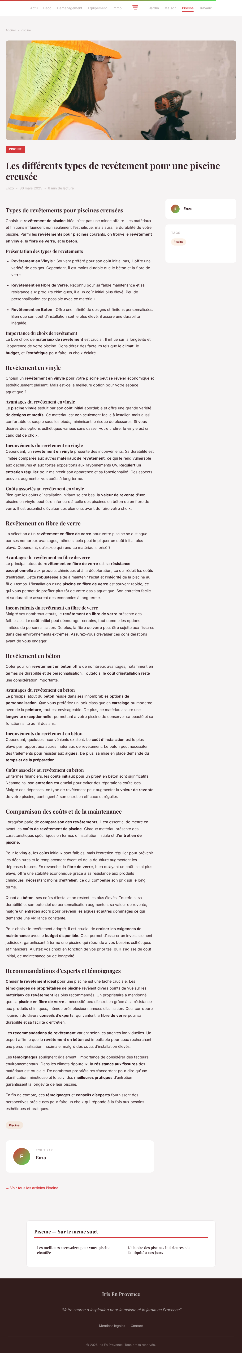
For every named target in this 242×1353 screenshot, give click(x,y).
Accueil (11, 30)
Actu (34, 8)
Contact (137, 1326)
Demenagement (69, 8)
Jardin (154, 8)
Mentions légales (112, 1326)
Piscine (188, 8)
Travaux (205, 8)
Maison (170, 8)
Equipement (97, 8)
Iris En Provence (121, 1293)
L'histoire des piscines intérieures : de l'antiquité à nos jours (159, 1250)
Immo (117, 8)
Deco (47, 8)
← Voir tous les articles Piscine (32, 1188)
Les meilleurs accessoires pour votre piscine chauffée (73, 1250)
